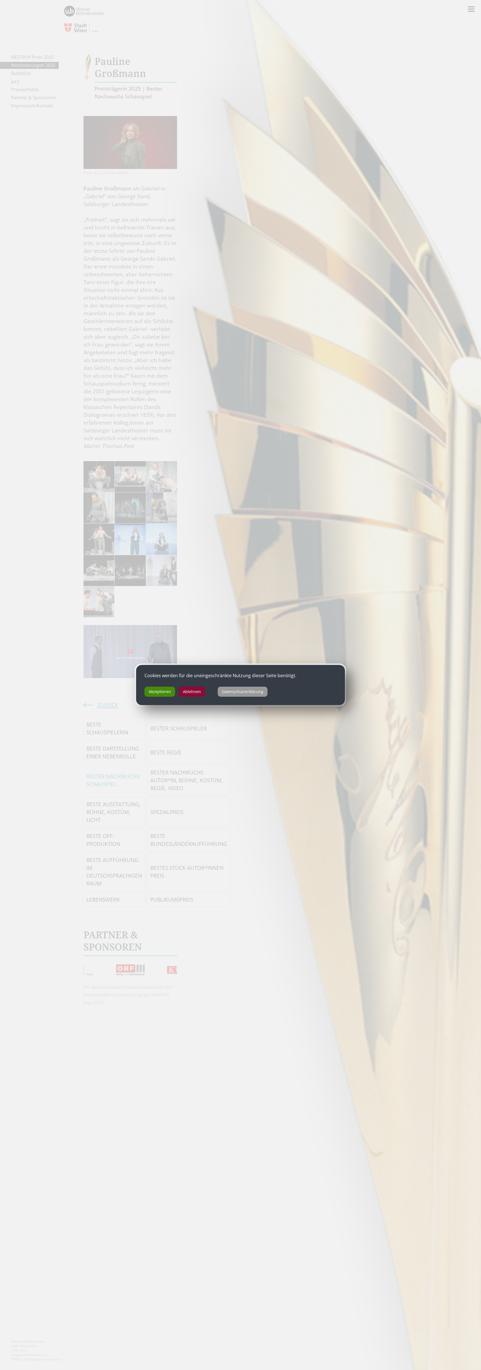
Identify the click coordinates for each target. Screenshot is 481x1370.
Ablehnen (192, 691)
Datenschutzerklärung (242, 691)
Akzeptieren (160, 691)
